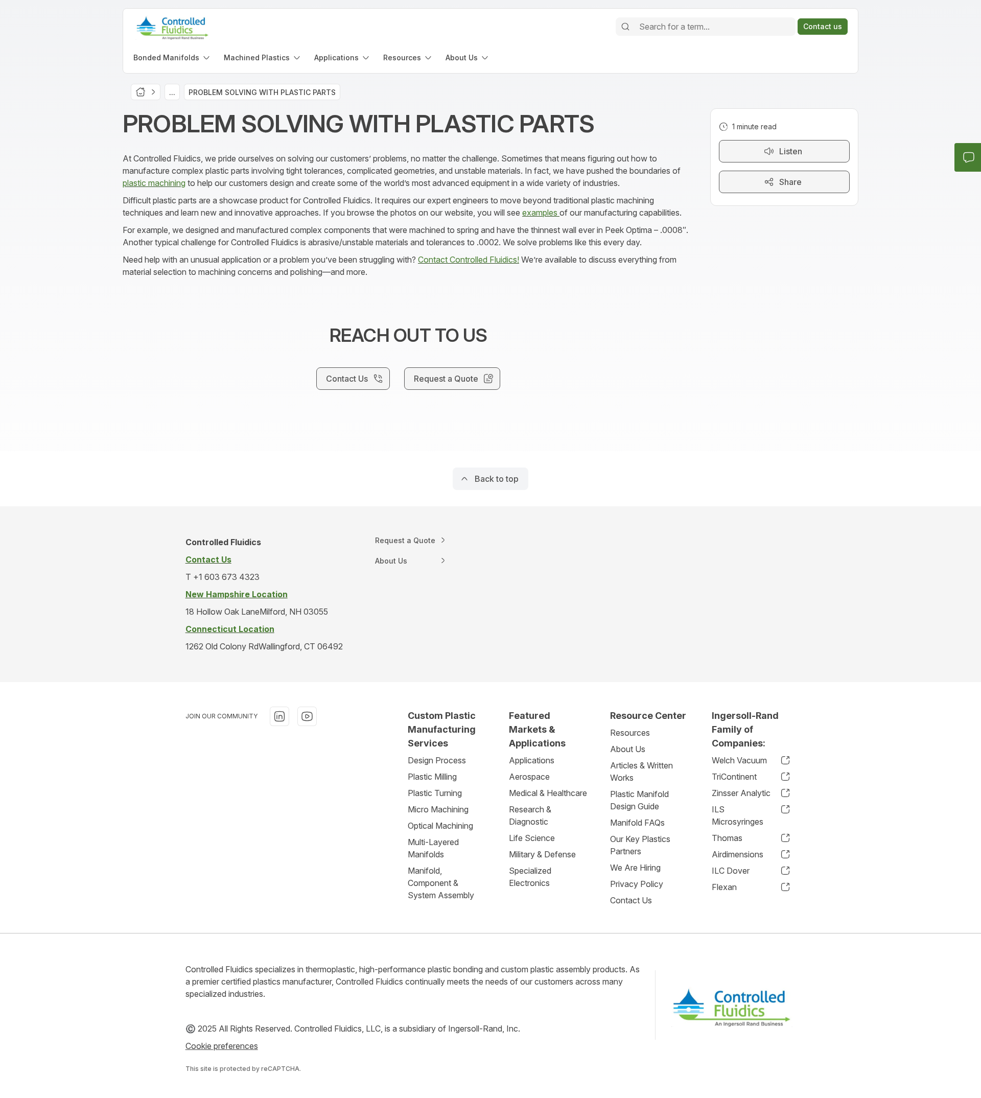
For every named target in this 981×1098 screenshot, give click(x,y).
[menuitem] (172, 57)
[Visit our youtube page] (307, 716)
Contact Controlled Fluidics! (468, 259)
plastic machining (154, 183)
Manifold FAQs (637, 822)
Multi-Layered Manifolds (433, 848)
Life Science (532, 838)
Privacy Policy (636, 884)
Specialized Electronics (530, 877)
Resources (630, 733)
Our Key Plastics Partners (640, 845)
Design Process (437, 760)
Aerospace (529, 777)
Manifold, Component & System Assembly (441, 883)
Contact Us (631, 900)
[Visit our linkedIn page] (279, 716)
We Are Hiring (635, 867)
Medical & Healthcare (548, 793)
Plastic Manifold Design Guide (639, 800)
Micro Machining (438, 809)
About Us (627, 749)
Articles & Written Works (641, 771)
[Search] (625, 26)
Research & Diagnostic (530, 815)
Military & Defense (542, 854)
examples (540, 212)
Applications (531, 760)
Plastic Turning (435, 793)
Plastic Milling (432, 777)
